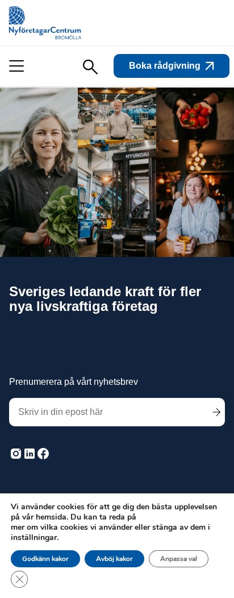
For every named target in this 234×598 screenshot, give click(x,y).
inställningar (34, 538)
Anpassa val (178, 558)
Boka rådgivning (164, 65)
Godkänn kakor (45, 558)
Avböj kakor (114, 558)
